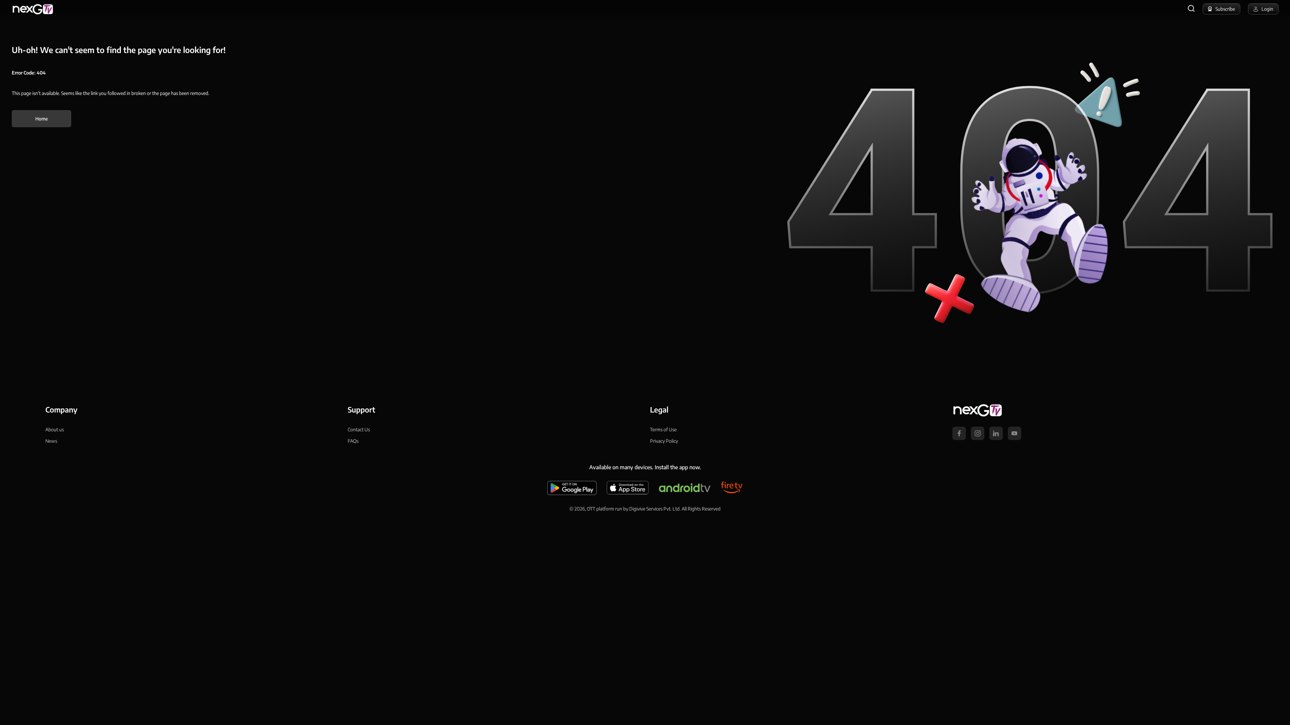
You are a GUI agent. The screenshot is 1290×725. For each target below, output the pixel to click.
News (51, 441)
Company (61, 409)
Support (361, 409)
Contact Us (359, 429)
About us (54, 429)
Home (41, 119)
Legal (659, 409)
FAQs (353, 441)
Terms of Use (663, 429)
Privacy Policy (664, 441)
